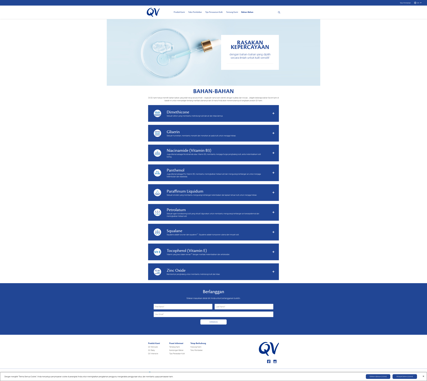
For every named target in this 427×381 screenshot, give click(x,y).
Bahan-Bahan (247, 12)
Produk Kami (179, 12)
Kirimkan (213, 322)
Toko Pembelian (195, 12)
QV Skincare (153, 347)
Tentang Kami (232, 12)
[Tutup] (423, 376)
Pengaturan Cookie (405, 376)
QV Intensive (153, 353)
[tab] (213, 113)
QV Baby (151, 350)
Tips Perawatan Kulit (214, 12)
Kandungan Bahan (176, 350)
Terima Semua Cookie (378, 376)
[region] (213, 376)
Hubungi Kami (195, 347)
